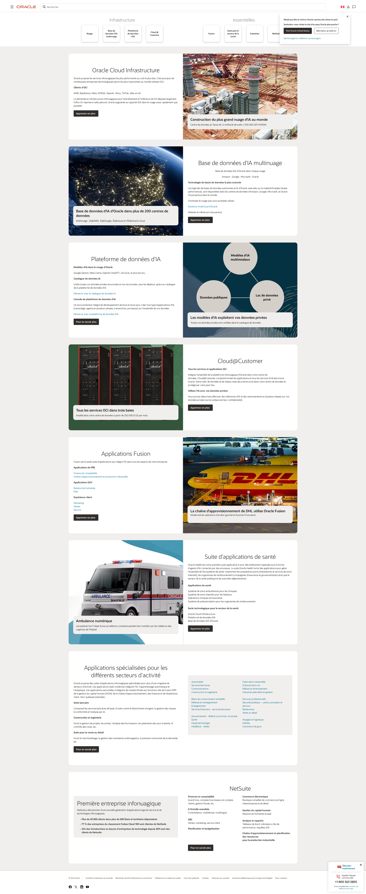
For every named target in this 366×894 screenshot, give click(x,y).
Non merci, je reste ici (326, 30)
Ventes (77, 506)
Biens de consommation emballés (208, 698)
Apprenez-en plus (86, 113)
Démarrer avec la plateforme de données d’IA (96, 314)
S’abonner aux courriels (220, 878)
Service (77, 509)
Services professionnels (254, 698)
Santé (194, 719)
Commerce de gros (251, 726)
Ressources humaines (84, 487)
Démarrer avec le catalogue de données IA (95, 293)
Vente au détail (249, 712)
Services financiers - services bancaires (210, 709)
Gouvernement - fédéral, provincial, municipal (214, 716)
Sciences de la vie (251, 685)
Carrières (205, 878)
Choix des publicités (191, 878)
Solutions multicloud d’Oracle (202, 206)
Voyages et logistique (252, 719)
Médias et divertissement (254, 688)
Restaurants (248, 709)
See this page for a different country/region (302, 38)
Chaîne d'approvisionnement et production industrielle (101, 476)
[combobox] (183, 6)
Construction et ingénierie (204, 692)
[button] (12, 7)
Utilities (246, 722)
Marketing (79, 502)
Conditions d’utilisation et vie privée (99, 878)
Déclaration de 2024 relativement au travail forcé (134, 878)
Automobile (197, 681)
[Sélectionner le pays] (342, 7)
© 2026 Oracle (74, 878)
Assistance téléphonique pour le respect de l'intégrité (252, 878)
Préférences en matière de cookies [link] (168, 878)
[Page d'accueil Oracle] (26, 7)
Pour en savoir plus (86, 321)
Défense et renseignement (204, 702)
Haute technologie (200, 722)
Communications (199, 688)
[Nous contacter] (354, 7)
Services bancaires (200, 685)
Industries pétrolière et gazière (257, 692)
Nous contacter (281, 878)
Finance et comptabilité (85, 473)
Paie (76, 491)
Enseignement (198, 705)
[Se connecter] (348, 7)
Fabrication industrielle (253, 681)
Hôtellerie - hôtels (200, 726)
